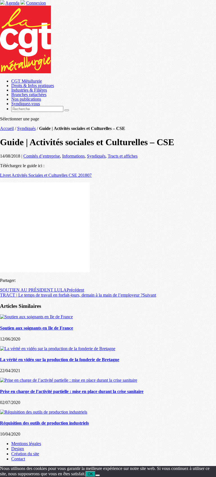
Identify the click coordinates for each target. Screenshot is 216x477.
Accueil (7, 128)
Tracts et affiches (123, 156)
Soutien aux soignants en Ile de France (36, 328)
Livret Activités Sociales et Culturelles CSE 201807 (46, 175)
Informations (73, 156)
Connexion (36, 3)
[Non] (97, 475)
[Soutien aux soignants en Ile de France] (36, 316)
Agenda (12, 3)
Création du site (25, 453)
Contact (18, 458)
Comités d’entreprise (41, 156)
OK (90, 474)
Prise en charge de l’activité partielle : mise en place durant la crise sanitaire (71, 391)
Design (17, 448)
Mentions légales (26, 443)
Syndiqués (26, 128)
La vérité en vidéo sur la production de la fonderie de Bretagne (59, 359)
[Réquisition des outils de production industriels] (43, 412)
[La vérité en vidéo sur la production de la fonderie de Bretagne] (57, 348)
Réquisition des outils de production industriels (44, 423)
